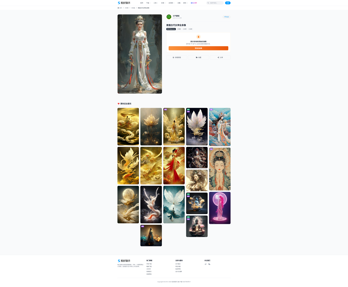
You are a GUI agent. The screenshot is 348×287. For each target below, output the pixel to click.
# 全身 (190, 29)
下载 (147, 3)
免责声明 (178, 269)
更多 (184, 3)
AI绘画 (133, 8)
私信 (227, 17)
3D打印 (148, 269)
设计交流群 (178, 271)
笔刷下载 (149, 266)
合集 (179, 3)
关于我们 (178, 264)
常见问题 (178, 266)
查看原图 (178, 57)
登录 (228, 3)
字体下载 (149, 264)
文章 (162, 3)
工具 (155, 3)
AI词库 (171, 3)
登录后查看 (198, 48)
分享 (221, 57)
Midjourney (172, 29)
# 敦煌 (179, 29)
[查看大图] (158, 17)
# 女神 (184, 29)
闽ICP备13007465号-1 (184, 281)
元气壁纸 (176, 16)
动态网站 (149, 274)
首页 (141, 3)
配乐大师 (194, 3)
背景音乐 (149, 271)
